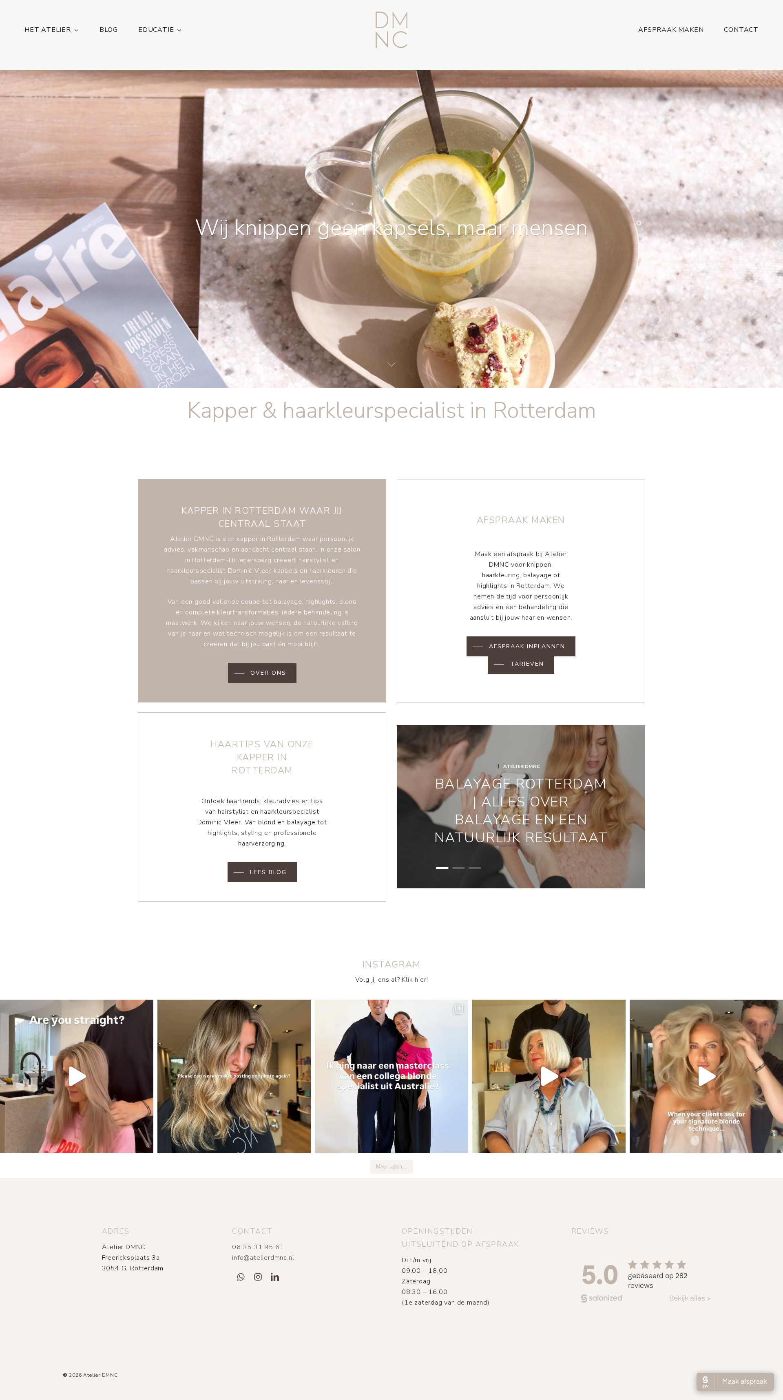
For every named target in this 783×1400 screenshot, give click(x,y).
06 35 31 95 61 (258, 1247)
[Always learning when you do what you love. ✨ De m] (391, 1076)
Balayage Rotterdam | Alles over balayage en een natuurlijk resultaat (521, 811)
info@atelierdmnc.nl (263, 1257)
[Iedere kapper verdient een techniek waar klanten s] (706, 1076)
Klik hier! (415, 979)
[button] (262, 673)
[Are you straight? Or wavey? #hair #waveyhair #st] (76, 1076)
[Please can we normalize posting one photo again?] (234, 1076)
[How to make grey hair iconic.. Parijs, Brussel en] (549, 1076)
